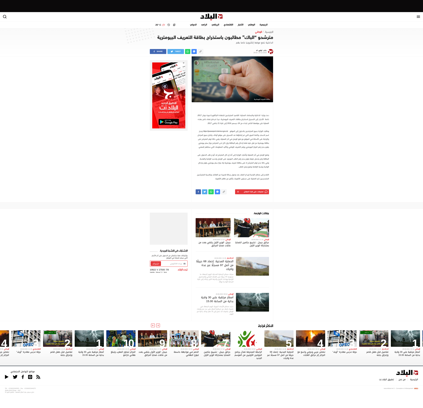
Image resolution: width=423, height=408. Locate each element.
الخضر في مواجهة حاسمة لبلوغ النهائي (186, 353)
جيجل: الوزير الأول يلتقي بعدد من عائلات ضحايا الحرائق (215, 243)
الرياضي (215, 25)
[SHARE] (198, 191)
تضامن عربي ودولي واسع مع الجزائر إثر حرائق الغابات (311, 353)
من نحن (402, 379)
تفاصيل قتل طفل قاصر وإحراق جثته (377, 353)
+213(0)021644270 (30, 388)
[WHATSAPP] (187, 51)
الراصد (204, 25)
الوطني (251, 25)
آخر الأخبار (230, 258)
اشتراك (155, 264)
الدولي (193, 25)
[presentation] (158, 325)
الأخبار (240, 25)
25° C (158, 25)
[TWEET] (204, 191)
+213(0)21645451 (13, 388)
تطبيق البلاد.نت (386, 379)
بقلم (260, 51)
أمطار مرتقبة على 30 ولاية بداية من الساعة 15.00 (217, 299)
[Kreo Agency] (416, 388)
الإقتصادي (228, 25)
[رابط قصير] (200, 51)
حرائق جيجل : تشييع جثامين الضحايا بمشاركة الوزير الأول (252, 243)
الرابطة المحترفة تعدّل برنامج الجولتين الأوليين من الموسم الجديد (248, 355)
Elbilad (211, 17)
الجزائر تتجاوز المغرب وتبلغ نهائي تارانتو (123, 353)
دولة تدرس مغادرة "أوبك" (344, 352)
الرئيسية (264, 25)
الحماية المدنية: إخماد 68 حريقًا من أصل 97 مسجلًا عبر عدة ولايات (214, 265)
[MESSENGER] (194, 51)
